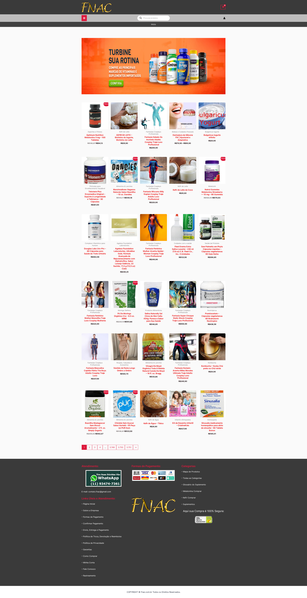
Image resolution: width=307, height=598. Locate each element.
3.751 (129, 447)
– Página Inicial (88, 504)
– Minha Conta (88, 562)
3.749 (112, 447)
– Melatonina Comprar (191, 491)
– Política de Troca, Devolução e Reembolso (102, 536)
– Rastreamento (89, 575)
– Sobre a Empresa (90, 510)
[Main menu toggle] (84, 18)
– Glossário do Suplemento (193, 484)
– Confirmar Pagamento (92, 523)
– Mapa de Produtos (190, 471)
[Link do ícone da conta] (224, 18)
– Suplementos (188, 504)
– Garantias (87, 549)
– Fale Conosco (89, 569)
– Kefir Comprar (188, 497)
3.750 (120, 447)
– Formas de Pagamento (92, 517)
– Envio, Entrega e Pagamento (95, 530)
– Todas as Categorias (191, 478)
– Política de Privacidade (93, 543)
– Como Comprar (89, 556)
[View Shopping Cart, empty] (223, 7)
